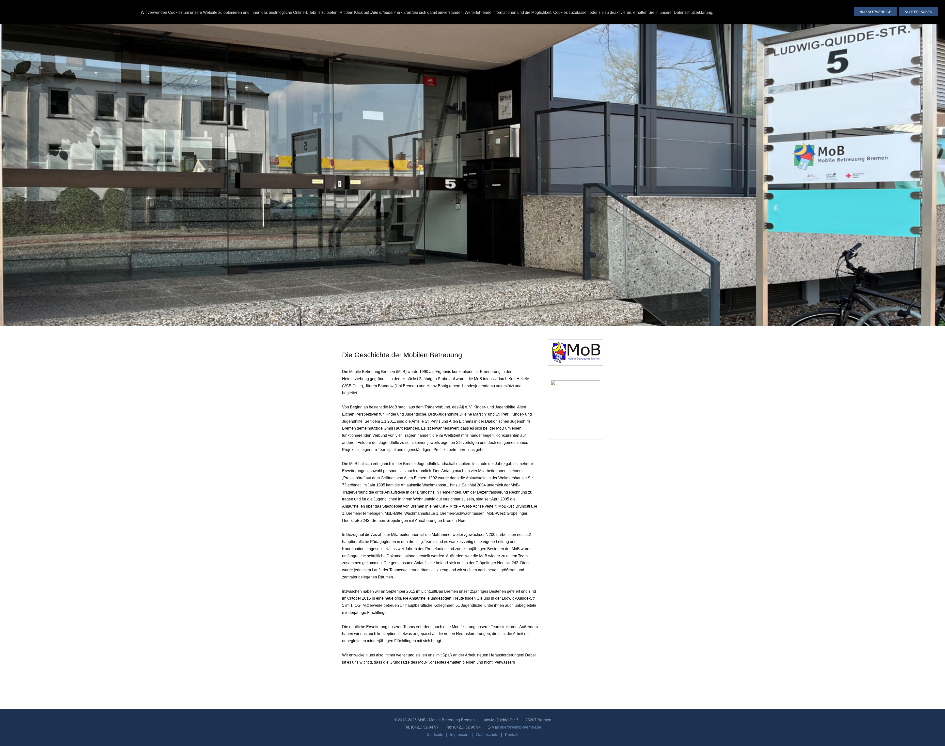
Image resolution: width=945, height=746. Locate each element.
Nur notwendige (875, 12)
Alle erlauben (918, 12)
